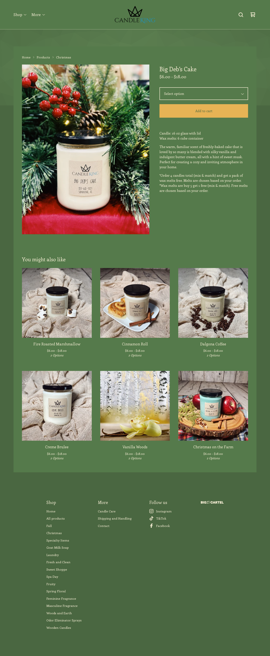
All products (55, 518)
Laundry (52, 555)
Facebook (163, 526)
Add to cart (203, 111)
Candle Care (107, 511)
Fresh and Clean (58, 562)
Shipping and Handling (115, 518)
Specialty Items (57, 540)
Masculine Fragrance (62, 605)
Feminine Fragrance (61, 598)
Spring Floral (56, 591)
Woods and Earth (59, 613)
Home (26, 57)
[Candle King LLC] (135, 14)
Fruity (50, 584)
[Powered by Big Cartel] (212, 502)
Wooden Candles (58, 627)
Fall (49, 526)
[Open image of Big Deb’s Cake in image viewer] (85, 149)
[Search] (241, 15)
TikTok (161, 518)
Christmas (63, 57)
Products (43, 57)
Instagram (164, 511)
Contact (103, 526)
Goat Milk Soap (57, 547)
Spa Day (52, 576)
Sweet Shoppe (56, 569)
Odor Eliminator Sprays (64, 620)
